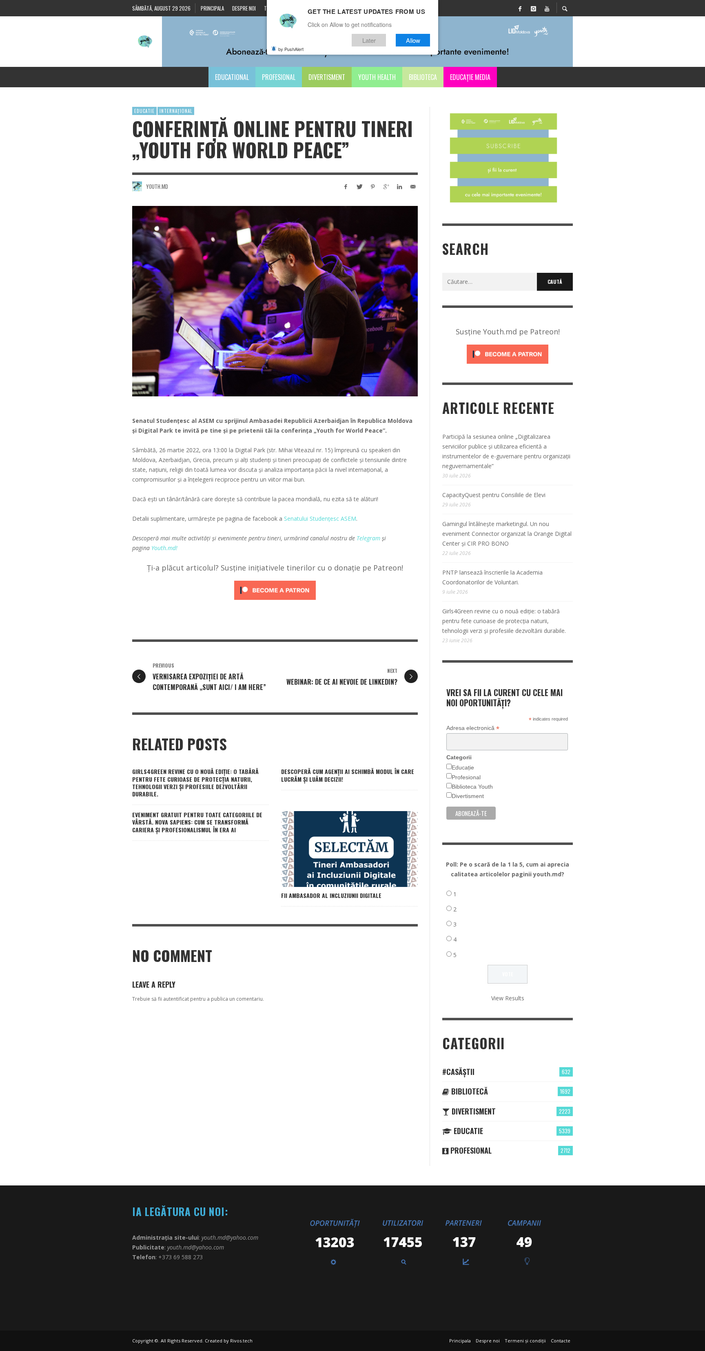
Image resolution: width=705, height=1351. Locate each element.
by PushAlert (291, 49)
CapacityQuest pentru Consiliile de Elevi (493, 495)
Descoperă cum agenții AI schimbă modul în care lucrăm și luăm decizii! (347, 775)
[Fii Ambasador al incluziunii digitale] (336, 849)
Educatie (144, 111)
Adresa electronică (472, 728)
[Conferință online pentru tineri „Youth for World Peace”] (275, 301)
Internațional (176, 111)
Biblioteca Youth (472, 786)
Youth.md (157, 186)
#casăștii (458, 1071)
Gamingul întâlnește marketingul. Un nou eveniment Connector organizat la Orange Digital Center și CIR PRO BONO (507, 533)
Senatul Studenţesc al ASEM (173, 421)
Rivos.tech (241, 1341)
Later (369, 40)
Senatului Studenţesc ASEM (320, 518)
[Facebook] (520, 8)
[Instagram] (533, 8)
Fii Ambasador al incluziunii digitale (331, 895)
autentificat (176, 998)
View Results (507, 998)
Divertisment (468, 796)
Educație (463, 767)
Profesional (466, 777)
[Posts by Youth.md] (137, 186)
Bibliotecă (468, 1091)
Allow (413, 40)
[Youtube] (547, 8)
